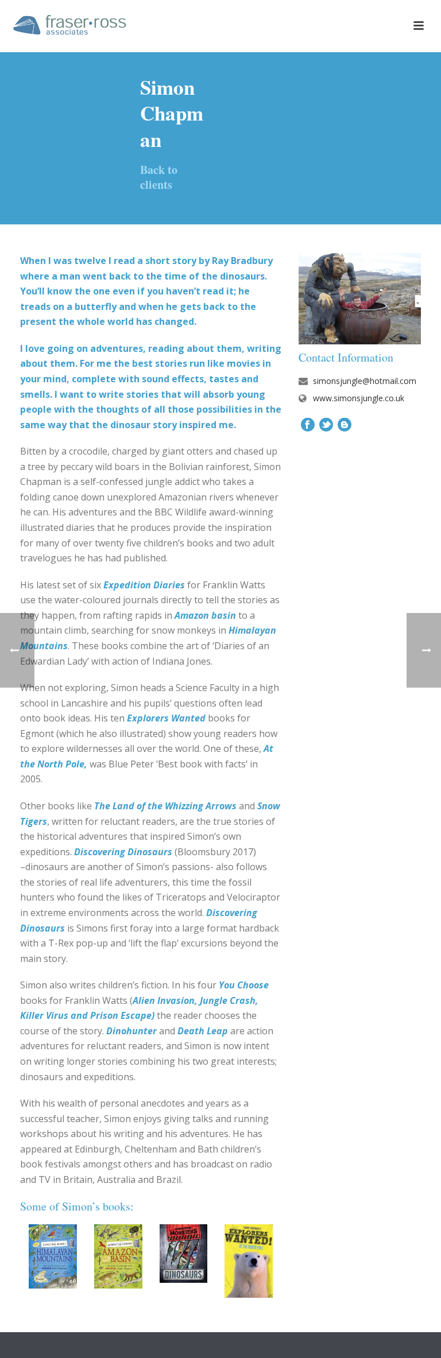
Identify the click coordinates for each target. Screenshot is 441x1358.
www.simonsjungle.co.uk (358, 398)
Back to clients (158, 177)
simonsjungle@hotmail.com (364, 381)
